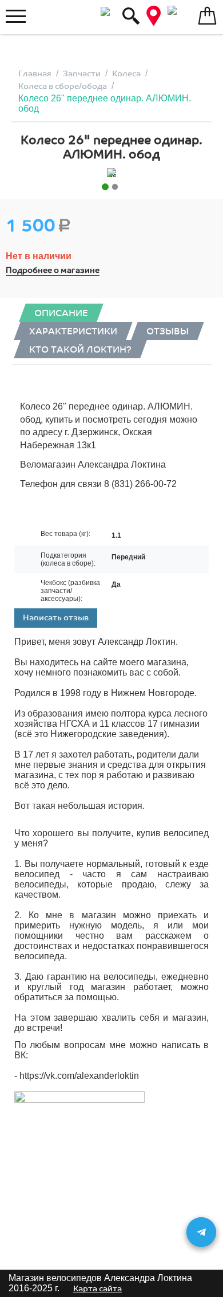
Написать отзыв (56, 618)
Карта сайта (97, 1289)
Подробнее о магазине (52, 270)
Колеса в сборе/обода (62, 86)
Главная (34, 74)
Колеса (126, 74)
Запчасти (82, 74)
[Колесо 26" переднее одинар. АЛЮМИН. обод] (111, 172)
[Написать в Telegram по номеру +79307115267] (201, 1232)
